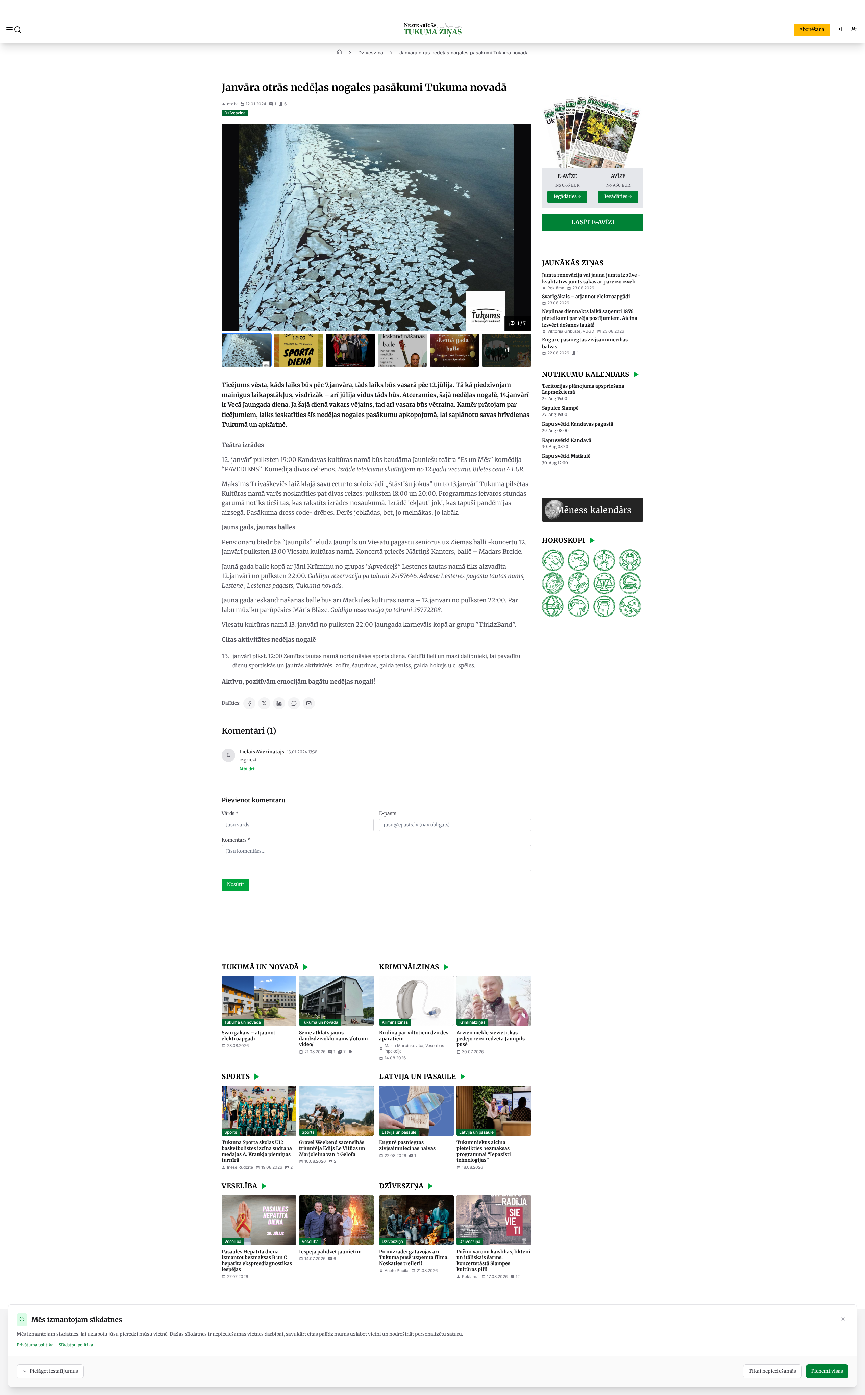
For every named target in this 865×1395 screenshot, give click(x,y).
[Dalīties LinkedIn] (279, 703)
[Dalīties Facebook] (249, 703)
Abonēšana (811, 29)
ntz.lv (232, 104)
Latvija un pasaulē (399, 1132)
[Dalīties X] (264, 703)
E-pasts (387, 813)
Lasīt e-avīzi (592, 222)
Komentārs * (236, 840)
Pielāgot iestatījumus (54, 1371)
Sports (230, 1132)
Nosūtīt (235, 884)
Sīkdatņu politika (76, 1344)
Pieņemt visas (827, 1371)
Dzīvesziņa (370, 52)
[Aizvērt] (843, 1319)
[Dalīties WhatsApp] (294, 703)
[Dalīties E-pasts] (309, 703)
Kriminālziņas (395, 1022)
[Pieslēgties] (839, 30)
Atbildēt (247, 768)
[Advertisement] (376, 928)
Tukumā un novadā (242, 1022)
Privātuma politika (35, 1344)
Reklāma (555, 287)
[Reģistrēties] (854, 30)
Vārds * (230, 813)
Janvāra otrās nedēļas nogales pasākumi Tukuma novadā (464, 52)
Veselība (232, 1241)
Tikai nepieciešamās (772, 1371)
